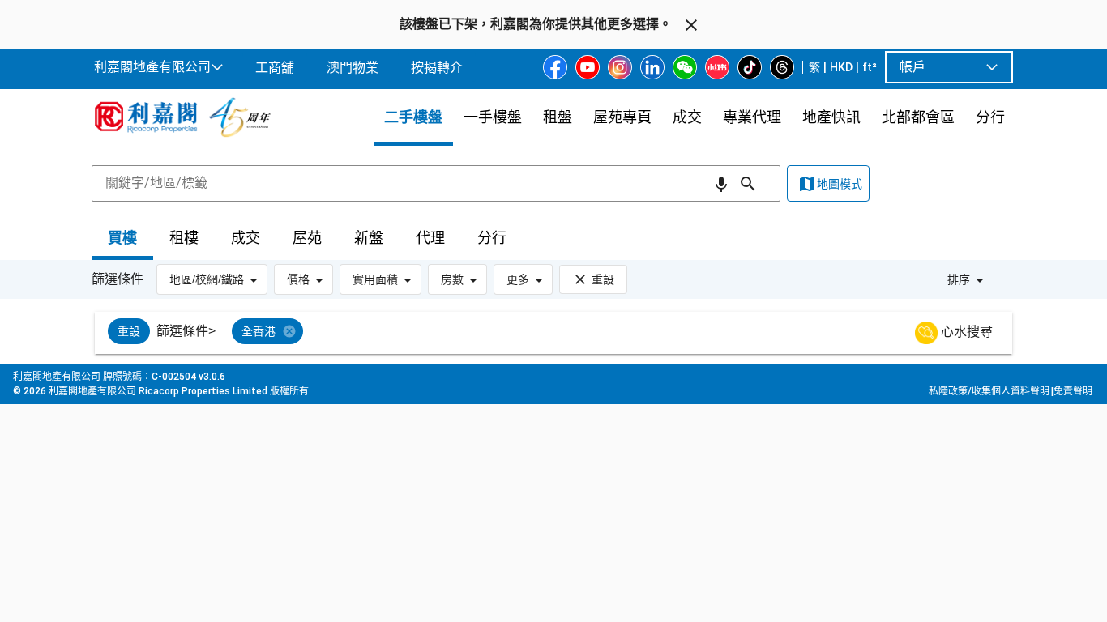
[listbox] (573, 332)
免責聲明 (1073, 391)
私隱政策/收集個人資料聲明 (989, 391)
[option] (129, 331)
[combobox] (436, 183)
